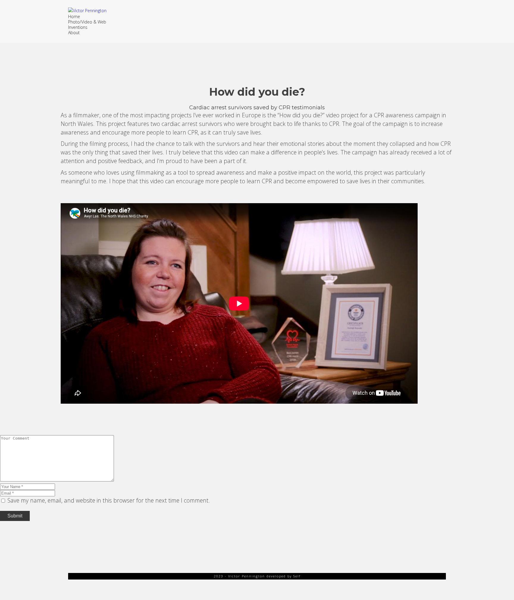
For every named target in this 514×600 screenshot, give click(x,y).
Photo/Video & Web (87, 22)
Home (74, 16)
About (74, 32)
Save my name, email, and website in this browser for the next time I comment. (108, 500)
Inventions (77, 27)
